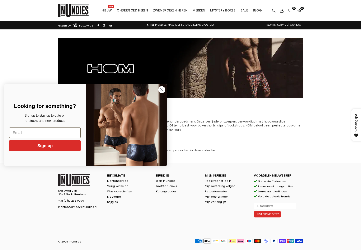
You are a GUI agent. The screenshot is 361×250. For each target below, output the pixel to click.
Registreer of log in (218, 181)
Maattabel (114, 197)
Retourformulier (216, 191)
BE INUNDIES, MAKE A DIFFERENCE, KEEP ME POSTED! (182, 25)
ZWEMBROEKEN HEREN (170, 10)
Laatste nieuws (166, 186)
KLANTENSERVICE (277, 25)
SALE (244, 10)
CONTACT (296, 25)
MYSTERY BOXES (223, 10)
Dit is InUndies (165, 181)
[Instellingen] (282, 10)
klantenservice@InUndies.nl (77, 207)
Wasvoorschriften (119, 191)
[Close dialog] (161, 89)
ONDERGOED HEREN (132, 10)
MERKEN (199, 10)
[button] (299, 10)
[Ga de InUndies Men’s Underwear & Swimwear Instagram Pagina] (104, 25)
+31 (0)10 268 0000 (71, 201)
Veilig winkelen (117, 186)
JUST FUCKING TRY (267, 214)
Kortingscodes (166, 191)
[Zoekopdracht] (274, 10)
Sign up (45, 145)
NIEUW (107, 9)
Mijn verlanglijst (215, 202)
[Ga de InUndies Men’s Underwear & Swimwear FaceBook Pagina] (98, 25)
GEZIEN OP (65, 25)
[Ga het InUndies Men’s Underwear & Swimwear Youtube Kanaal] (110, 25)
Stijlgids (112, 202)
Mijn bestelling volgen (220, 186)
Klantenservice (117, 181)
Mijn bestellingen (217, 197)
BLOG (257, 10)
